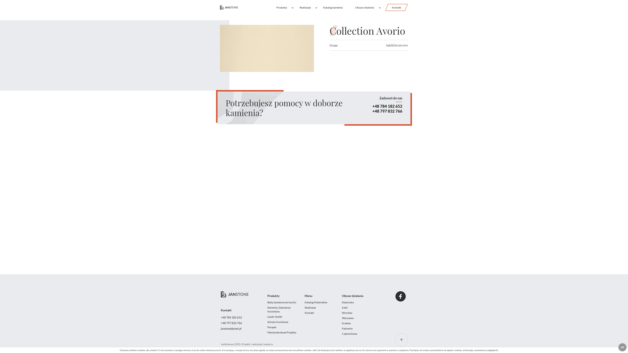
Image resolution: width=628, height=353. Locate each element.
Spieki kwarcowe (397, 45)
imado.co (268, 344)
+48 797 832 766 (387, 111)
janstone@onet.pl (231, 328)
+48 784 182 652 (387, 106)
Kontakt (396, 7)
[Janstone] (229, 7)
